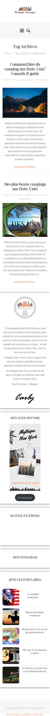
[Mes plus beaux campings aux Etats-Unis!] (25, 220)
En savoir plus (25, 497)
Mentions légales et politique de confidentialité (25, 715)
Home (8, 53)
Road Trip (30, 80)
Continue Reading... (25, 166)
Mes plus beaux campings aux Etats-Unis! (25, 186)
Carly (7, 80)
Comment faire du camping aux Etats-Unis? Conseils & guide (25, 69)
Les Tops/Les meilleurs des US (26, 195)
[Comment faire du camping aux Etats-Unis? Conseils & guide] (25, 103)
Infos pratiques (20, 80)
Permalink (43, 80)
